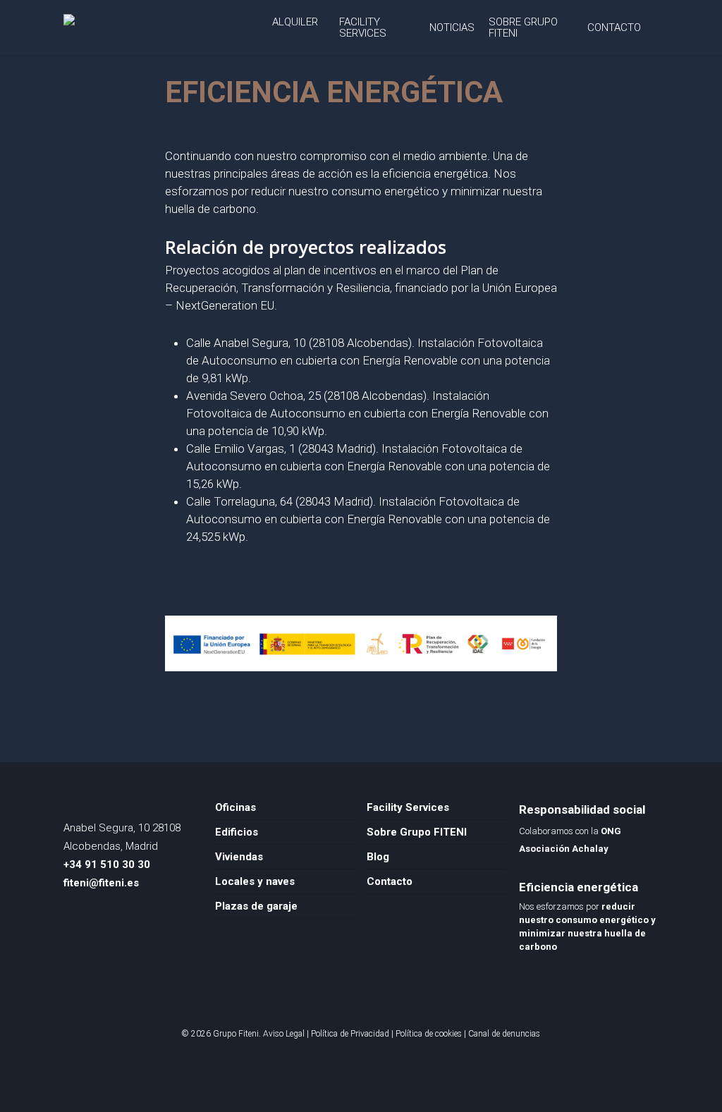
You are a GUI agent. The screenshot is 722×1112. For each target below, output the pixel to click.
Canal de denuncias (504, 1034)
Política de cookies (429, 1034)
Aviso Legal (284, 1034)
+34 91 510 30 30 (106, 864)
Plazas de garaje (256, 906)
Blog (378, 856)
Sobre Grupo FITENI (417, 832)
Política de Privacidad (350, 1034)
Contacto (389, 881)
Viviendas (239, 856)
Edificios (236, 832)
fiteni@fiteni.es (101, 882)
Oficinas (235, 807)
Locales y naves (255, 881)
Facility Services (408, 807)
